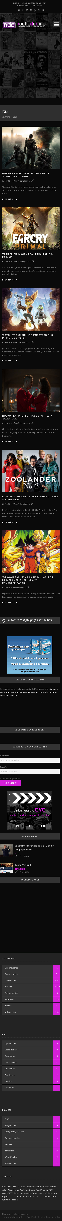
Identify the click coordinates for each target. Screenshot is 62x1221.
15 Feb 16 (25, 872)
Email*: (3, 767)
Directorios (10, 1068)
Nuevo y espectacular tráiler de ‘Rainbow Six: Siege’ (25, 175)
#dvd (47, 692)
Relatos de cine (11, 993)
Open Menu (56, 24)
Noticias (8, 986)
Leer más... (8, 199)
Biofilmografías (11, 968)
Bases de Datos (11, 1050)
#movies (14, 695)
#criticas (29, 692)
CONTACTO (36, 6)
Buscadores (10, 1056)
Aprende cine (10, 1043)
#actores (15, 692)
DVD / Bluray (10, 980)
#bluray (53, 692)
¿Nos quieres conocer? (34, 3)
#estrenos (4, 695)
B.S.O (17, 853)
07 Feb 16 (6, 181)
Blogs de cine (10, 1125)
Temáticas (20, 869)
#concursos (38, 692)
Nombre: (4, 755)
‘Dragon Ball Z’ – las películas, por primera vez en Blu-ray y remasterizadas (27, 580)
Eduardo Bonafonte (20, 181)
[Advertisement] (31, 67)
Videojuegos (10, 1012)
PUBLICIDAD (22, 6)
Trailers (8, 1005)
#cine (22, 692)
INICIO (16, 3)
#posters (54, 689)
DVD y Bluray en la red (14, 1131)
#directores (5, 692)
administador (18, 587)
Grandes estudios (12, 1138)
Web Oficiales (11, 1157)
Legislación (9, 1087)
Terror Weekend (23, 865)
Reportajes (9, 999)
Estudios (8, 1081)
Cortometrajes (11, 974)
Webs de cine (10, 1163)
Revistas (8, 1144)
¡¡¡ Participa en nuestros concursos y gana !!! (30, 621)
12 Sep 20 (25, 856)
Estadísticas (10, 1075)
